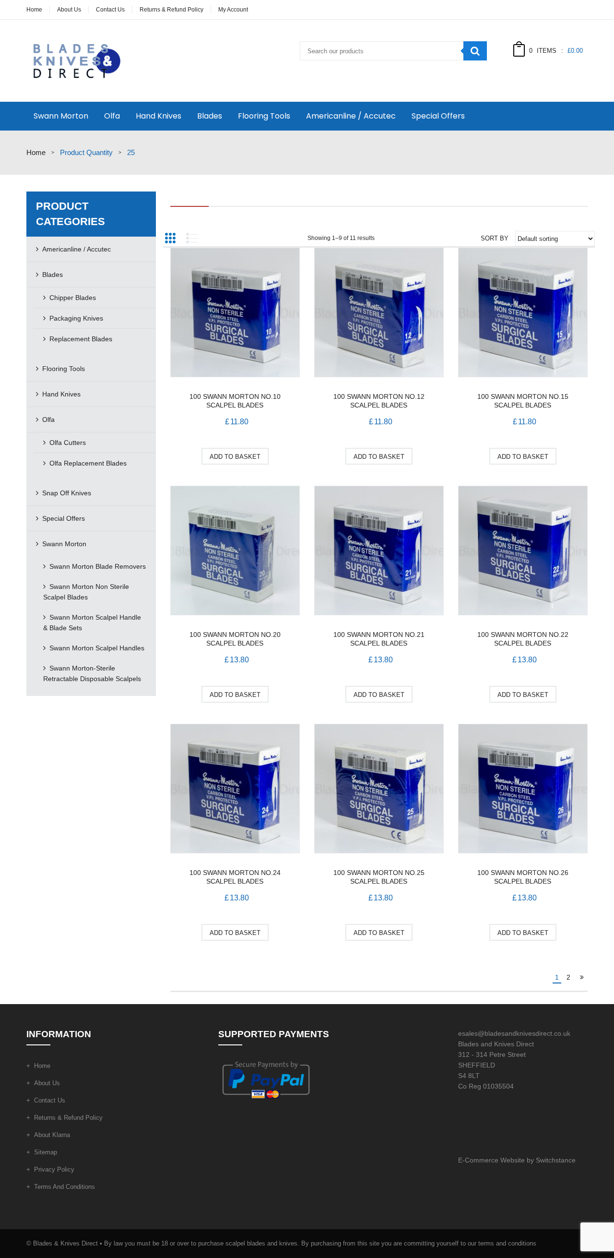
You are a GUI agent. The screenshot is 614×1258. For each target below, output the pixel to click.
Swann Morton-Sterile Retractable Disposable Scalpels (92, 673)
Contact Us (110, 9)
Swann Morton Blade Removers (97, 566)
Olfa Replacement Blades (88, 463)
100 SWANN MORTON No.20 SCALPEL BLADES (235, 639)
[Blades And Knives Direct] (75, 60)
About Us (69, 9)
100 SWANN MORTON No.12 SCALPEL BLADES (379, 401)
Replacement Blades (80, 339)
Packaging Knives (76, 318)
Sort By (494, 238)
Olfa (112, 115)
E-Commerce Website (491, 1160)
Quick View (235, 314)
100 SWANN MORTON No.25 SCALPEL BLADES (379, 877)
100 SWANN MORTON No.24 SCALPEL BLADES (235, 877)
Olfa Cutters (67, 442)
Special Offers (438, 115)
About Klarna (52, 1134)
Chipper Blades (72, 297)
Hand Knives (158, 115)
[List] (192, 238)
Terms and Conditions (64, 1186)
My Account (233, 9)
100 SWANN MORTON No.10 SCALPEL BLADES (235, 401)
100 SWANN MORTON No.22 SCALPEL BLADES (522, 639)
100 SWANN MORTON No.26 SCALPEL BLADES (522, 877)
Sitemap (45, 1152)
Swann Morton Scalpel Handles (96, 648)
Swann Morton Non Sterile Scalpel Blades (86, 592)
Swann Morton (61, 115)
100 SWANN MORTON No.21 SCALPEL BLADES (379, 639)
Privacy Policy (54, 1169)
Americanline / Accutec (351, 115)
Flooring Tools (264, 115)
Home (34, 9)
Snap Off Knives (66, 493)
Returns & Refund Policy (171, 9)
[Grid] (170, 238)
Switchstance (556, 1160)
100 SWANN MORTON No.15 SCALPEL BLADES (522, 401)
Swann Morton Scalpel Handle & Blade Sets (92, 622)
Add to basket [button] (235, 456)
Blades (209, 115)
